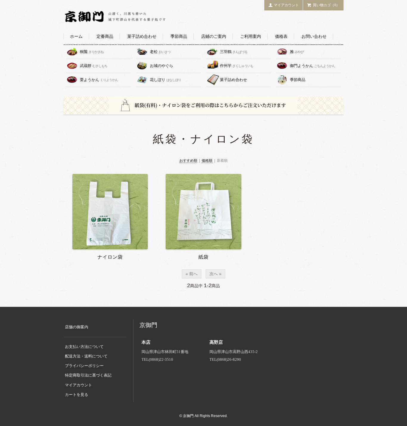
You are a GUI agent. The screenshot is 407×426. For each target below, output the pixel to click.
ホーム (76, 36)
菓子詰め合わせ (141, 36)
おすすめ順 (188, 160)
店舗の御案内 (76, 327)
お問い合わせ (314, 36)
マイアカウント (286, 5)
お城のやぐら (162, 65)
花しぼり (165, 79)
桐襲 (91, 51)
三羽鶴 (233, 51)
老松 (160, 51)
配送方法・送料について (86, 356)
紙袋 (203, 256)
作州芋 (236, 65)
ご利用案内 (250, 36)
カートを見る (76, 394)
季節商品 (178, 36)
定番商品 (105, 36)
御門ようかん (312, 65)
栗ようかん (99, 79)
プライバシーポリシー (84, 365)
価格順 (207, 160)
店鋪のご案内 (213, 36)
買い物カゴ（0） (326, 5)
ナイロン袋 (110, 256)
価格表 (281, 36)
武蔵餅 (93, 65)
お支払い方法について (84, 346)
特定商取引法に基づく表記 (88, 375)
